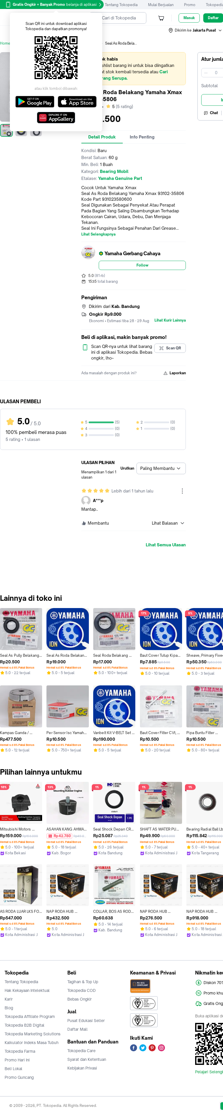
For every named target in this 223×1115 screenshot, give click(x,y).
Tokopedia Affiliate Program (30, 1016)
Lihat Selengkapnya (98, 234)
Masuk (189, 18)
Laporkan (178, 373)
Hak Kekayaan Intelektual (27, 990)
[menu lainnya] (182, 491)
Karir (9, 999)
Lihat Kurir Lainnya (170, 320)
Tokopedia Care (81, 1050)
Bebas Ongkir (79, 999)
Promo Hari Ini (17, 1060)
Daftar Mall (77, 1029)
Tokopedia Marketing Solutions (32, 1034)
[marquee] (133, 68)
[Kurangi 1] (205, 72)
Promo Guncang (19, 1077)
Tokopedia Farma (20, 1051)
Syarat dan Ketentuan (86, 1059)
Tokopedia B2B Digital (24, 1025)
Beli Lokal (13, 1068)
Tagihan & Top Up (82, 981)
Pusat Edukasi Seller (86, 1020)
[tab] (102, 137)
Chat (214, 113)
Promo (189, 5)
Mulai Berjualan (161, 5)
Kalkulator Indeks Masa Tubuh (32, 1042)
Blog (9, 1007)
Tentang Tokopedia (121, 5)
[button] (195, 30)
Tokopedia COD (81, 990)
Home (5, 43)
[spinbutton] (216, 73)
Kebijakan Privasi (82, 1068)
